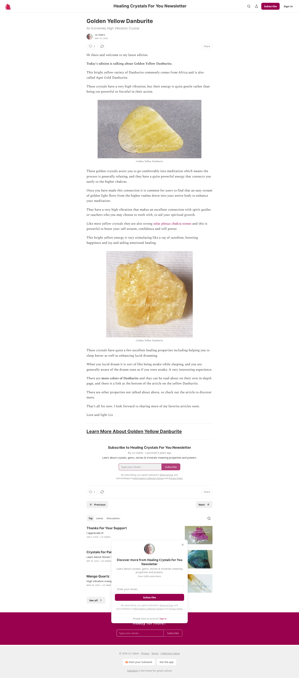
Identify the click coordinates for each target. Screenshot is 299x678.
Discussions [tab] (113, 518)
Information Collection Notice (148, 608)
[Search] (248, 6)
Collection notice (170, 653)
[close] (182, 545)
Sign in (288, 6)
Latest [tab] (99, 518)
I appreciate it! (95, 533)
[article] (149, 535)
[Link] (81, 431)
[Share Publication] (256, 6)
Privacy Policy (176, 608)
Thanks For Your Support (107, 528)
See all (93, 600)
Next (201, 504)
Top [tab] (91, 518)
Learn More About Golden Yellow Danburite (134, 431)
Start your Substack (140, 662)
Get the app (167, 662)
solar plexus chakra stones (172, 223)
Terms (154, 653)
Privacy (145, 653)
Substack (132, 670)
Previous (99, 504)
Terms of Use (166, 605)
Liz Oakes (100, 35)
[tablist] (104, 518)
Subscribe (270, 6)
